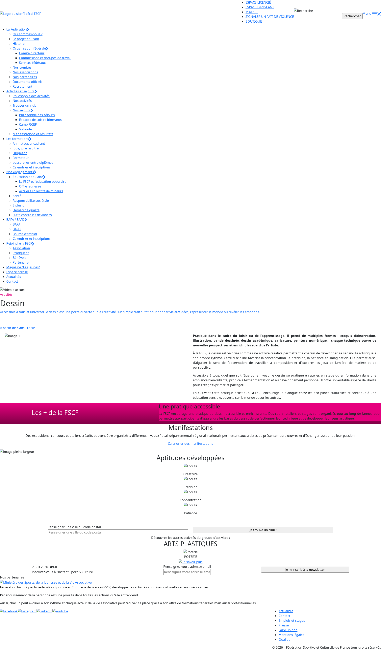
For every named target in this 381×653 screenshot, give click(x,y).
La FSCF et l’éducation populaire (42, 181)
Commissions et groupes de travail (45, 58)
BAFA (16, 224)
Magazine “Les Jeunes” (23, 267)
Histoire (19, 43)
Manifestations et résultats (33, 134)
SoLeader (26, 129)
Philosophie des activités (31, 96)
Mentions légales (291, 635)
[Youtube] (60, 611)
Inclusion (19, 205)
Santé (17, 196)
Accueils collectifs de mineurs (41, 191)
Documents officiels (27, 81)
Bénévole (19, 257)
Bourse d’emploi (25, 234)
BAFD (17, 229)
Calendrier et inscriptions (32, 167)
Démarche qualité (26, 210)
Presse (284, 625)
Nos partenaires (25, 77)
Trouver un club (24, 105)
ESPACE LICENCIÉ (258, 2)
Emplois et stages (292, 620)
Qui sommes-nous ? (27, 34)
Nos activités (22, 100)
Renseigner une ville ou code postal (74, 527)
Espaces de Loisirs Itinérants (40, 120)
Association (21, 248)
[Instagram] (27, 611)
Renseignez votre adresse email (187, 566)
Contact (12, 281)
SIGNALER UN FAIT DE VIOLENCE (269, 16)
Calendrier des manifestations (190, 443)
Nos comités (22, 67)
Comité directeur (31, 53)
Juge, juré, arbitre (26, 148)
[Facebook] (9, 611)
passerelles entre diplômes (33, 162)
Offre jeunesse (30, 186)
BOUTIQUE (253, 21)
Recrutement (22, 86)
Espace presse (17, 272)
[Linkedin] (44, 611)
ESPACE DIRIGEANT (259, 7)
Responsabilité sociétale (31, 200)
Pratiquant (21, 253)
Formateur (21, 158)
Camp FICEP (28, 124)
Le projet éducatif (26, 39)
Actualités (13, 276)
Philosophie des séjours (37, 115)
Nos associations (25, 72)
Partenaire (21, 262)
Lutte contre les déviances (32, 215)
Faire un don (288, 630)
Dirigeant (20, 153)
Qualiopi (285, 639)
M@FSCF (251, 12)
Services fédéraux (32, 62)
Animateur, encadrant (29, 143)
